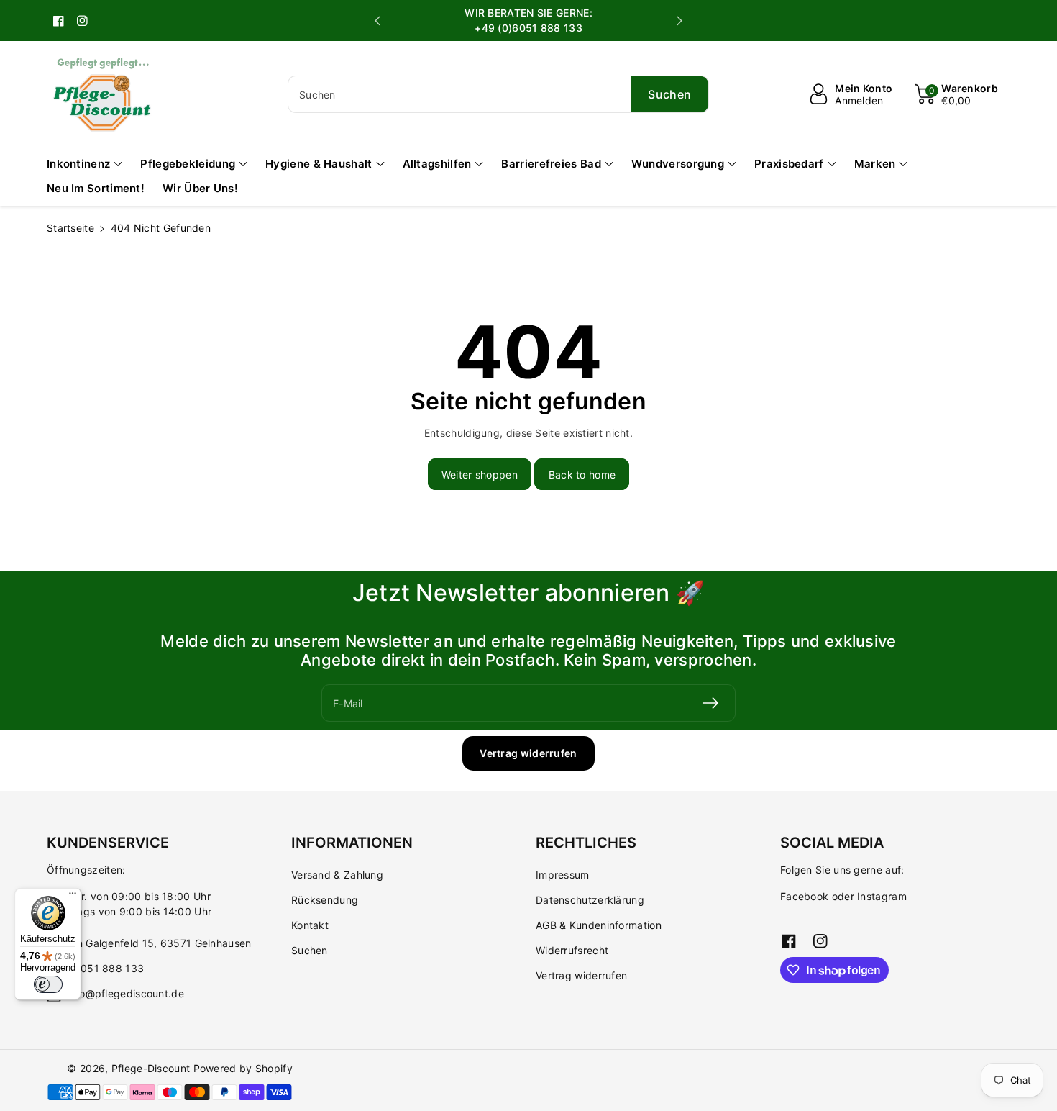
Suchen (309, 950)
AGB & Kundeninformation (599, 925)
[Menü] (72, 896)
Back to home (582, 474)
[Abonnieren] (710, 703)
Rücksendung (324, 900)
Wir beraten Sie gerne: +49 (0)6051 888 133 (528, 20)
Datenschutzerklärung (590, 900)
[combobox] (498, 94)
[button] (956, 94)
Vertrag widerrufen (528, 753)
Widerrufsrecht (572, 950)
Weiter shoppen (479, 474)
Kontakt (310, 925)
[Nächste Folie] (679, 21)
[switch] (48, 984)
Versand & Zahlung (337, 875)
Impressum (563, 875)
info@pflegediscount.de (125, 993)
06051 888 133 (105, 968)
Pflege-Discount (151, 1068)
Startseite (70, 228)
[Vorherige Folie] (377, 21)
